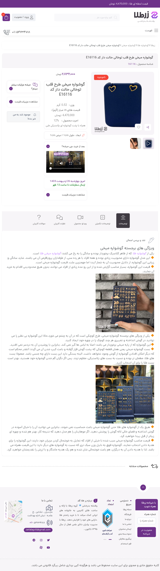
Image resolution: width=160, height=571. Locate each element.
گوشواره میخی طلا (50, 253)
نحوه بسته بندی (124, 533)
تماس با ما (127, 524)
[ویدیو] (148, 143)
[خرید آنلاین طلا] (141, 17)
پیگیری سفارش (125, 538)
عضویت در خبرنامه (146, 532)
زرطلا (153, 45)
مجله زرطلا (127, 509)
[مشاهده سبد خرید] (6, 18)
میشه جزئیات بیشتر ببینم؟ (24, 87)
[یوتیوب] (48, 547)
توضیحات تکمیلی (102, 223)
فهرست (149, 30)
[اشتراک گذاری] (147, 127)
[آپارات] (41, 547)
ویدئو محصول (80, 223)
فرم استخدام (126, 543)
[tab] (123, 220)
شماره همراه (150, 514)
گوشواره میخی (128, 45)
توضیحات (123, 223)
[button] (110, 539)
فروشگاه (127, 514)
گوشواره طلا (143, 45)
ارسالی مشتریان (125, 529)
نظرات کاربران (59, 223)
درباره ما (128, 519)
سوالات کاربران (39, 223)
